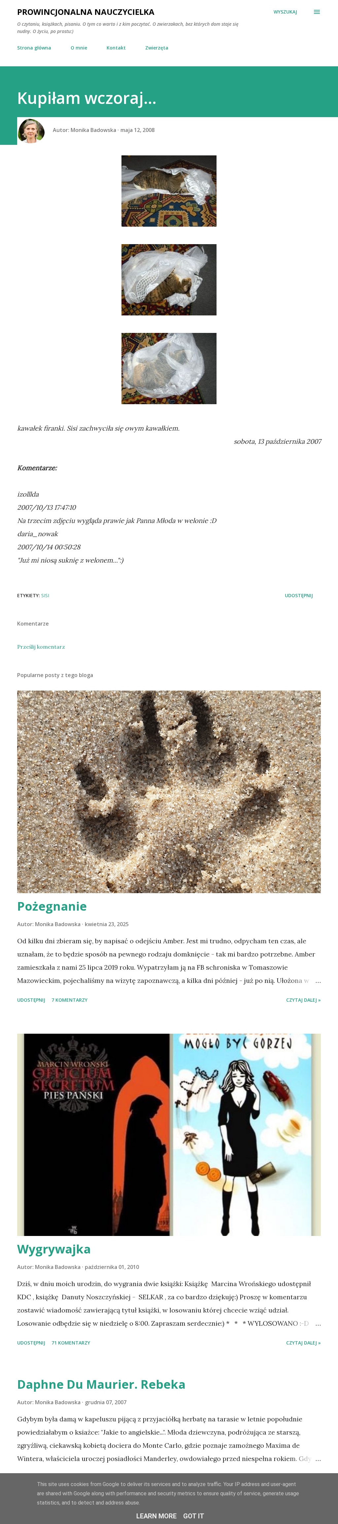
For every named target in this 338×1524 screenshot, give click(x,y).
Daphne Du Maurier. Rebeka (101, 1384)
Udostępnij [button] (299, 595)
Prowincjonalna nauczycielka (85, 11)
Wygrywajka (54, 1249)
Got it (193, 1516)
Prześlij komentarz (41, 646)
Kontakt (116, 48)
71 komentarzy (70, 1343)
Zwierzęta (156, 48)
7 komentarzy (69, 1000)
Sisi (45, 595)
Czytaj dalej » (303, 1000)
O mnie (79, 48)
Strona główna (34, 48)
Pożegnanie (52, 906)
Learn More (156, 1516)
